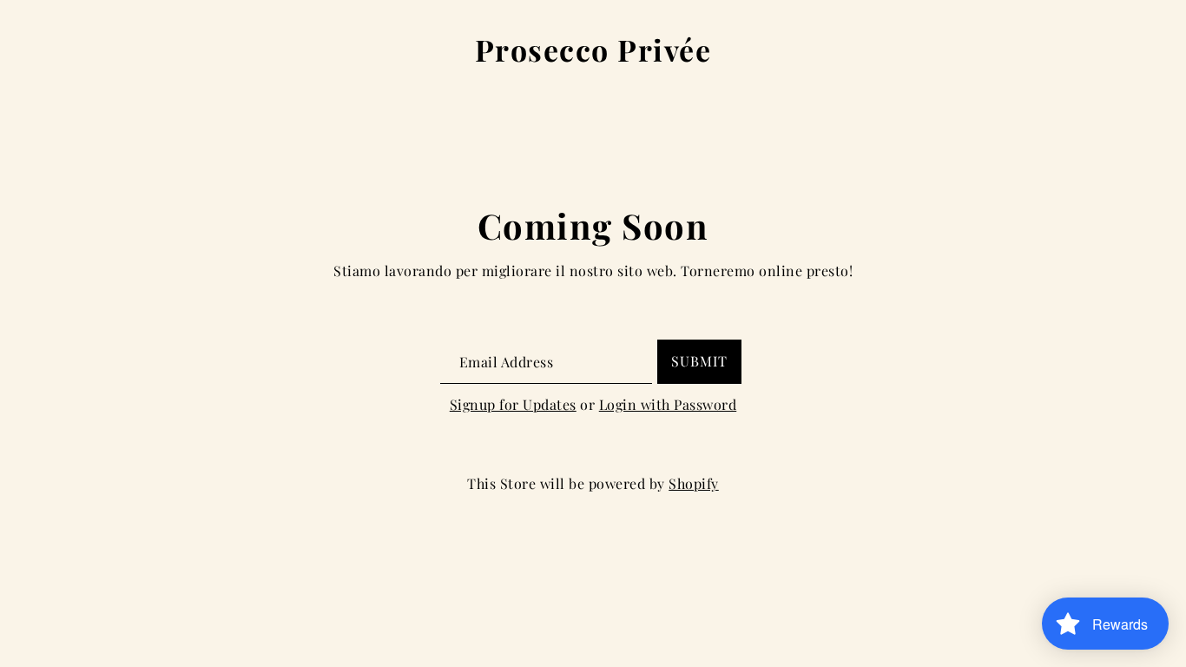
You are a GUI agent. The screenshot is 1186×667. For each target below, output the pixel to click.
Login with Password (668, 404)
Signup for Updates (513, 404)
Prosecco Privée (593, 50)
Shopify (694, 483)
